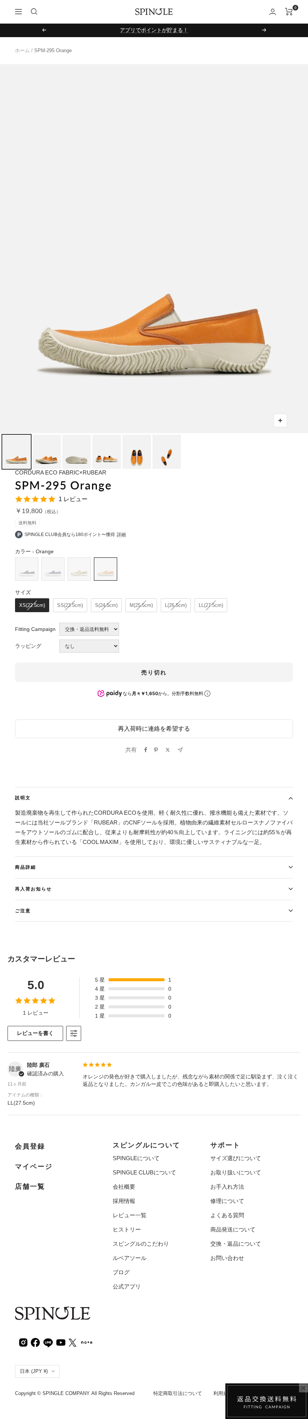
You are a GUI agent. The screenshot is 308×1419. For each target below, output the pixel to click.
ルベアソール (129, 1258)
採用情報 (124, 1201)
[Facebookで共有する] (145, 749)
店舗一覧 (30, 1186)
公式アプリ (127, 1286)
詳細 (121, 534)
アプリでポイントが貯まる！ (154, 30)
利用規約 (223, 1393)
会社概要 (124, 1186)
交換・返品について (235, 1243)
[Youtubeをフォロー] (60, 1342)
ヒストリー (127, 1229)
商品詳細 (25, 867)
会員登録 (30, 1146)
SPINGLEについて (136, 1158)
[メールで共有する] (180, 750)
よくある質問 (227, 1215)
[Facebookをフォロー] (35, 1342)
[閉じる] (303, 1387)
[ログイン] (272, 12)
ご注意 (23, 910)
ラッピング (28, 646)
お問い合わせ (227, 1258)
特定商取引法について (177, 1393)
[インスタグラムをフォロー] (23, 1342)
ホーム (22, 50)
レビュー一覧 (129, 1215)
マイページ (34, 1166)
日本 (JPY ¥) (34, 1371)
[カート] (289, 11)
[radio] (26, 569)
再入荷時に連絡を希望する (154, 728)
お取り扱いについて (235, 1172)
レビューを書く (35, 1033)
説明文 (23, 797)
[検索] (34, 11)
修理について (227, 1201)
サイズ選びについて (235, 1158)
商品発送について (232, 1229)
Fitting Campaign (35, 629)
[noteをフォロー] (87, 1341)
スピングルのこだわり (141, 1243)
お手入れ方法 (227, 1186)
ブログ (121, 1272)
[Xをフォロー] (72, 1342)
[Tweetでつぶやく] (168, 749)
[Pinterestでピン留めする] (156, 749)
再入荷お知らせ (33, 889)
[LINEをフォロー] (48, 1342)
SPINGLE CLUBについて (144, 1172)
